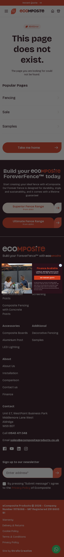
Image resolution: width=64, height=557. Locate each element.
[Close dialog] (60, 265)
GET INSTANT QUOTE (47, 278)
